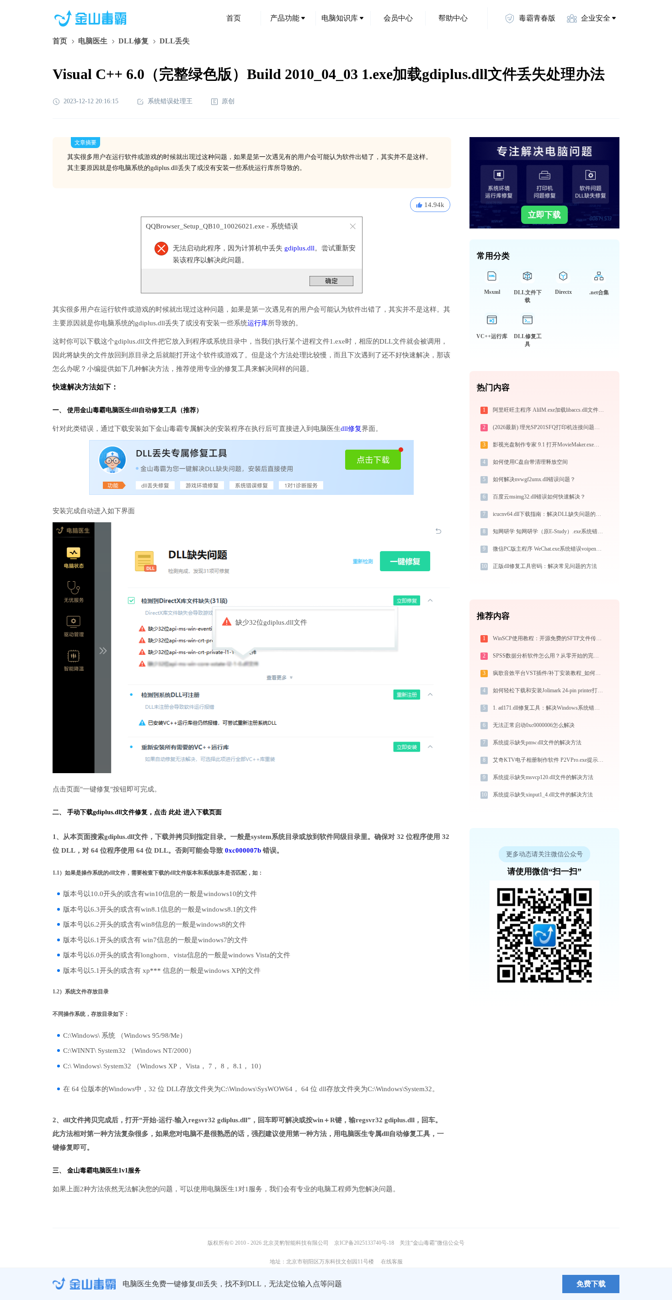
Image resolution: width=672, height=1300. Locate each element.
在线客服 (392, 1261)
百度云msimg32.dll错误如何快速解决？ (539, 496)
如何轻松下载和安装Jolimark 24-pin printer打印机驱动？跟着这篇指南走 (549, 690)
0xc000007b (243, 850)
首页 (233, 18)
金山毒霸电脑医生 (92, 1170)
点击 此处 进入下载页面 (188, 812)
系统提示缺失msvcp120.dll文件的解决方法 (543, 777)
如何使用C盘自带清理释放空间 (530, 462)
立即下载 (544, 214)
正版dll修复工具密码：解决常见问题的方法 (545, 566)
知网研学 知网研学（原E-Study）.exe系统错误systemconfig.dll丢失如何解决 (549, 531)
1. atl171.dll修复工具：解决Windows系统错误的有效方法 (549, 708)
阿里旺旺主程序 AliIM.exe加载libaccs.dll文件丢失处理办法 (549, 410)
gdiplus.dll (299, 248)
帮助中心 (453, 18)
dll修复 (351, 428)
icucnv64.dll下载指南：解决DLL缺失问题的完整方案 (549, 514)
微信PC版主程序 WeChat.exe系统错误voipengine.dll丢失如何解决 (549, 549)
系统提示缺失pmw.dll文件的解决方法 (537, 742)
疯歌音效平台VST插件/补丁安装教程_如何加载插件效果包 (549, 673)
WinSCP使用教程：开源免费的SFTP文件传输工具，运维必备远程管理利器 (549, 638)
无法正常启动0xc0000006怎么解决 (534, 725)
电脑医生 (92, 41)
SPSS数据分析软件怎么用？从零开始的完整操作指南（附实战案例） (549, 656)
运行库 (257, 323)
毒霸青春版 (537, 18)
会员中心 (398, 18)
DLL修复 (133, 41)
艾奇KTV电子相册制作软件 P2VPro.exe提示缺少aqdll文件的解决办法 (549, 760)
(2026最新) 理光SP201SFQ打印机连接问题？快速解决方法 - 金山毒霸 (549, 427)
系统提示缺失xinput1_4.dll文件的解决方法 (543, 794)
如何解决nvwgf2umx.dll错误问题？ (534, 479)
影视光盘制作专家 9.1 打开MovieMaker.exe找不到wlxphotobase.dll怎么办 (549, 444)
